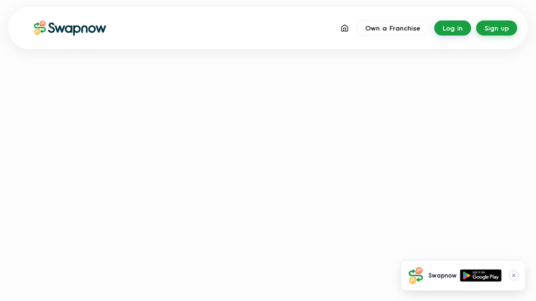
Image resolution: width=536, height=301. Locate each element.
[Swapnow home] (62, 28)
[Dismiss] (514, 275)
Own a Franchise (392, 28)
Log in (453, 28)
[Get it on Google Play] (481, 275)
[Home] (344, 28)
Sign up (496, 28)
